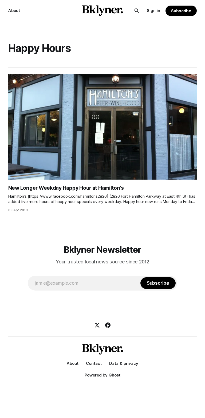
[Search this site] (136, 10)
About (14, 10)
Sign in (153, 10)
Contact (94, 363)
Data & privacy (123, 363)
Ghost (114, 375)
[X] (97, 325)
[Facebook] (108, 325)
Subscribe (181, 10)
